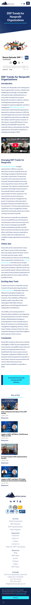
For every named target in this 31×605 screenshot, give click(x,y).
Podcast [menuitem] (15, 561)
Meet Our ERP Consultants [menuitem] (15, 547)
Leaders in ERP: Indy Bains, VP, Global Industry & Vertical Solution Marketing (13, 480)
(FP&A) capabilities (7, 290)
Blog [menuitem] (15, 553)
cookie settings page (21, 593)
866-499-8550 (15, 579)
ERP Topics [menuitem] (16, 567)
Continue (15, 597)
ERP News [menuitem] (15, 555)
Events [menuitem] (15, 558)
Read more (4, 418)
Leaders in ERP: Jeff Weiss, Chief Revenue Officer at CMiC (14, 435)
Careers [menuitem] (15, 541)
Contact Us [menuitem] (15, 544)
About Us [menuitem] (15, 538)
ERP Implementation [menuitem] (15, 527)
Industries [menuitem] (15, 535)
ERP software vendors (17, 107)
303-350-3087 (15, 581)
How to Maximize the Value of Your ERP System (14, 412)
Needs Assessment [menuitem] (15, 521)
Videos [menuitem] (15, 564)
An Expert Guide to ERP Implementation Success (14, 457)
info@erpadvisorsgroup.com (16, 584)
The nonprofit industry (8, 166)
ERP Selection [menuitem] (15, 524)
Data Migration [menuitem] (15, 529)
